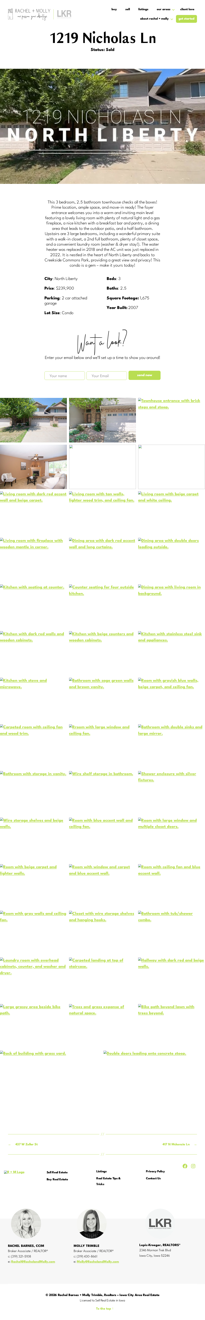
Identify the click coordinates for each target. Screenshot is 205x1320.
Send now (144, 375)
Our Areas (163, 9)
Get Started (186, 18)
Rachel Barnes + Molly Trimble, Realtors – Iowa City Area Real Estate (109, 1295)
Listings (143, 9)
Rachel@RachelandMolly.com (33, 1261)
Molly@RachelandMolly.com (98, 1261)
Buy (114, 9)
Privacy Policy (155, 1171)
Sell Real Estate (57, 1172)
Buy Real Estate (57, 1179)
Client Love (187, 9)
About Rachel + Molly (154, 18)
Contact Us (153, 1178)
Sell (127, 9)
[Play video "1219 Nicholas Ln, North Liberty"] (102, 126)
